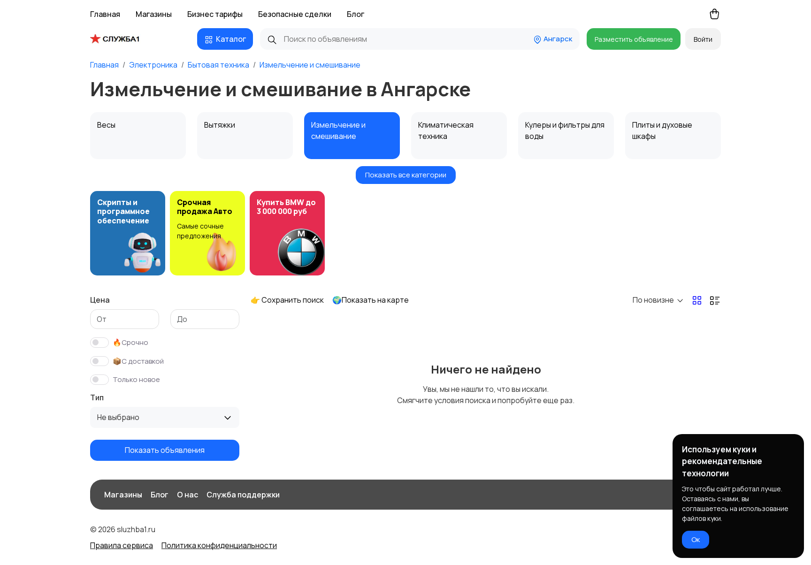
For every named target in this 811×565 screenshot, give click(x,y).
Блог (355, 14)
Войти (703, 39)
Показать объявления (165, 450)
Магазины (154, 14)
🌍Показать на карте (370, 300)
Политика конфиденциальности (219, 545)
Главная (105, 14)
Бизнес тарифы (215, 14)
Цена (100, 300)
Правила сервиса (121, 545)
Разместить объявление (634, 39)
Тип (97, 397)
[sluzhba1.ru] (121, 39)
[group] (127, 233)
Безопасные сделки (294, 14)
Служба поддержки (243, 494)
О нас (187, 494)
